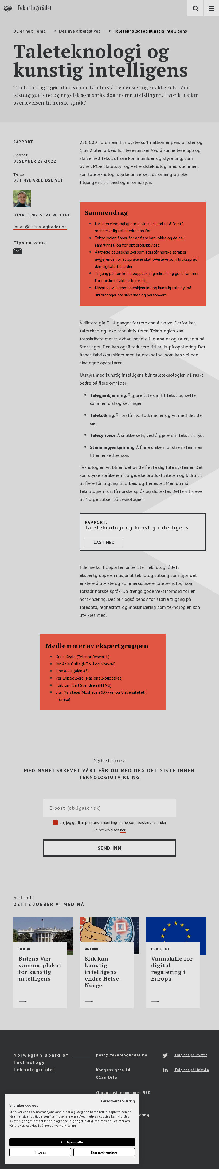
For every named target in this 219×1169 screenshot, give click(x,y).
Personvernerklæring (118, 1101)
